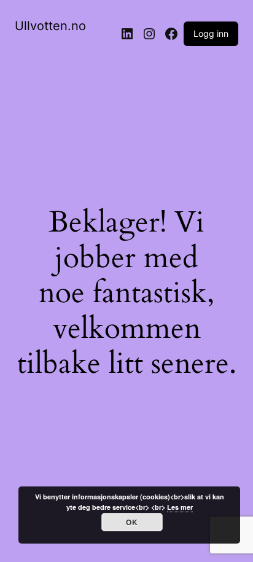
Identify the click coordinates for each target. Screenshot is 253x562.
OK (132, 522)
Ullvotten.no (50, 25)
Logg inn (210, 33)
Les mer (180, 507)
